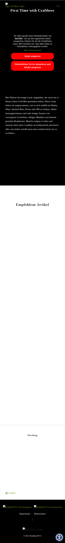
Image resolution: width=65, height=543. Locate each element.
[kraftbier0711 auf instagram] (18, 507)
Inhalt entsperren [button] (33, 56)
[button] (58, 6)
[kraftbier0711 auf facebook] (48, 507)
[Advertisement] (28, 467)
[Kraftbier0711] (14, 6)
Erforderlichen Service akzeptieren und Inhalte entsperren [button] (32, 66)
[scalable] (10, 493)
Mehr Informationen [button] (32, 50)
